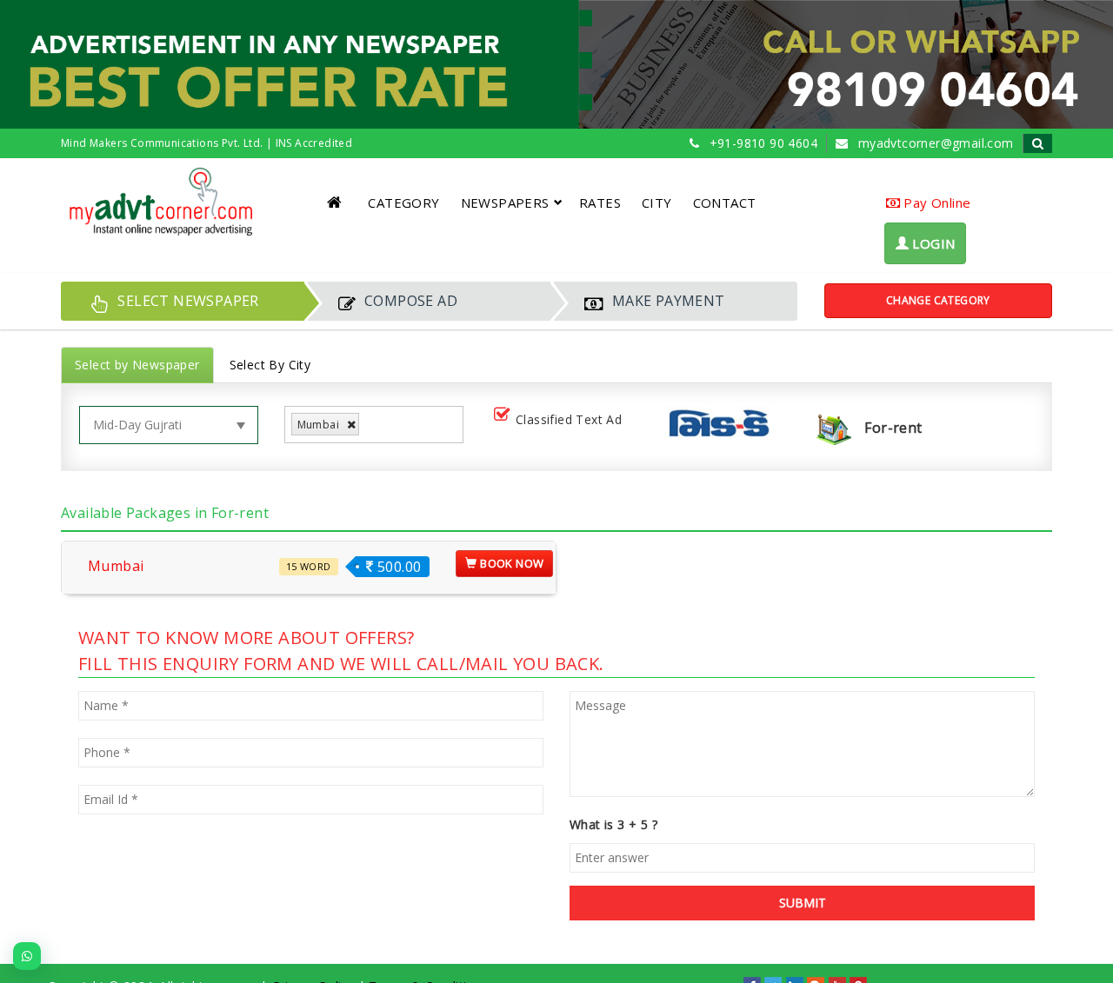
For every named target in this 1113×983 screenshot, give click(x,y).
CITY (657, 202)
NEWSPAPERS (505, 202)
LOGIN (932, 243)
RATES (600, 202)
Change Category (938, 300)
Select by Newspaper (137, 364)
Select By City (270, 364)
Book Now (510, 563)
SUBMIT (802, 902)
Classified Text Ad (569, 419)
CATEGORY (403, 202)
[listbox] (370, 425)
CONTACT (724, 202)
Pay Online (935, 202)
